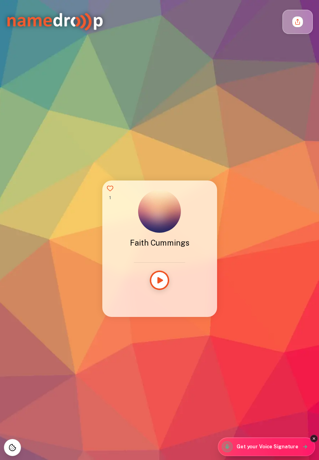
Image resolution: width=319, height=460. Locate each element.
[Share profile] (297, 21)
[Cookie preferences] (12, 447)
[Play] (159, 280)
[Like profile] (110, 188)
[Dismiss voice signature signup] (314, 438)
